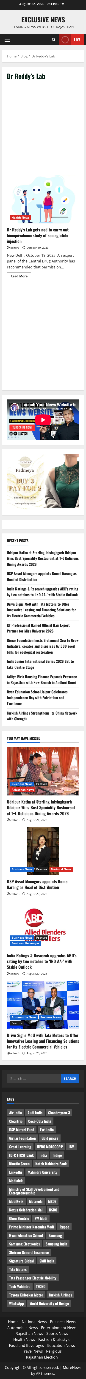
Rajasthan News (23, 790)
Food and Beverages (25, 943)
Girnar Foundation (22, 1138)
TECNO (40, 1286)
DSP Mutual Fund (21, 1129)
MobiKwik (16, 1201)
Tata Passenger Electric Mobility (32, 1278)
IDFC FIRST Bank (21, 1155)
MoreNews (72, 1367)
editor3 (14, 248)
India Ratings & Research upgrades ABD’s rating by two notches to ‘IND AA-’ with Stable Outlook (42, 592)
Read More (21, 277)
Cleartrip (15, 1121)
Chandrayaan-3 (59, 1112)
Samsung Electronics (24, 1244)
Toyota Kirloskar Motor (26, 1295)
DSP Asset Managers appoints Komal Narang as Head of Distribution (38, 884)
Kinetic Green (19, 1163)
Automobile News (24, 1017)
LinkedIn (15, 1172)
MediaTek (16, 1180)
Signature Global (21, 1261)
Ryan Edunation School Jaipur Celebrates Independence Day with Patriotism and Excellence (37, 697)
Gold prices (50, 1138)
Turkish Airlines (60, 1295)
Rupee (64, 1227)
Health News (20, 217)
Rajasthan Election (42, 1357)
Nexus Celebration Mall (26, 1210)
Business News (22, 784)
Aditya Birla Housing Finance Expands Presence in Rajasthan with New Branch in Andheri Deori (42, 679)
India (43, 1155)
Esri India (47, 1129)
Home (13, 1321)
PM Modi (41, 1218)
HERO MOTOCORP (50, 1146)
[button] (7, 40)
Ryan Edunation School (26, 1235)
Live (77, 39)
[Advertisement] (43, 130)
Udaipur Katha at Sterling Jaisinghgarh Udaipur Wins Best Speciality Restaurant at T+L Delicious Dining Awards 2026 (43, 558)
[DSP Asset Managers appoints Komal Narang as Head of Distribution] (43, 851)
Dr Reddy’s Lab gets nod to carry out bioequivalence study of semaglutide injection (43, 199)
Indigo (57, 1155)
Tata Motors (18, 1269)
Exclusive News (43, 19)
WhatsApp (16, 1303)
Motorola (35, 1201)
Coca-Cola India (39, 1121)
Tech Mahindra (19, 1286)
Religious (54, 1351)
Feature (41, 784)
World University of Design (49, 1303)
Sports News (57, 1333)
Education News (61, 1345)
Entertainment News (59, 1327)
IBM (71, 1146)
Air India (15, 1112)
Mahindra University (42, 1172)
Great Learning (20, 1146)
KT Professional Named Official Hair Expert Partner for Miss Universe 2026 (38, 628)
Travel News (32, 1351)
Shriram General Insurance (29, 1252)
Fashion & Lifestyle (54, 1339)
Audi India (35, 1112)
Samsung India (56, 1244)
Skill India (46, 1261)
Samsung (55, 1235)
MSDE (52, 1201)
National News (61, 869)
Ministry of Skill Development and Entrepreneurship (34, 1191)
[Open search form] (53, 39)
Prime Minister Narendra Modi (31, 1227)
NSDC (53, 1210)
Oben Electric (19, 1218)
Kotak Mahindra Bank (51, 1163)
